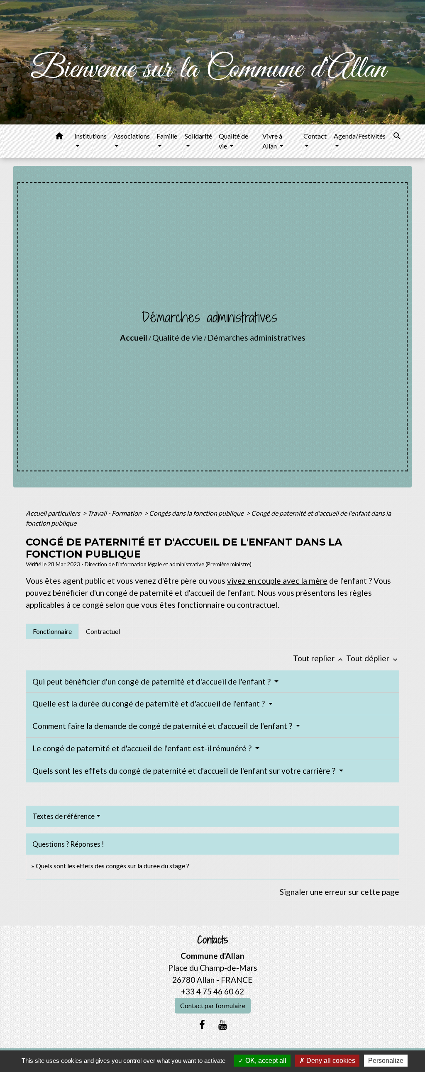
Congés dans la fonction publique (197, 513)
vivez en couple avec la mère (277, 580)
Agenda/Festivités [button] (360, 136)
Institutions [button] (90, 136)
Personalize (385, 1060)
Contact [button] (315, 136)
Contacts (212, 940)
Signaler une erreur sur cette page (339, 892)
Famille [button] (166, 136)
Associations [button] (131, 136)
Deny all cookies (330, 1060)
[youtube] (223, 1024)
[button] (59, 137)
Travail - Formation (115, 513)
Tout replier (318, 658)
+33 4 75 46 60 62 (212, 991)
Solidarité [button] (198, 136)
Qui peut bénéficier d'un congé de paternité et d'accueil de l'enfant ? (152, 681)
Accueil (133, 337)
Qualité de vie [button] (233, 141)
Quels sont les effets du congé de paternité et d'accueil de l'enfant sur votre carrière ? (184, 770)
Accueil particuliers (53, 513)
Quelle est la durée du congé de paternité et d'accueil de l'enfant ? (149, 703)
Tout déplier (372, 658)
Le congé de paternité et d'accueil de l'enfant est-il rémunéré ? (142, 748)
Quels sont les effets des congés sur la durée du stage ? (112, 866)
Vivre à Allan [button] (272, 141)
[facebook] (202, 1024)
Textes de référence (63, 816)
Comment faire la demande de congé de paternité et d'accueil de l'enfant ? (163, 726)
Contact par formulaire (212, 1005)
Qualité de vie (177, 337)
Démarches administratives (256, 337)
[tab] (52, 631)
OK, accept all (265, 1060)
